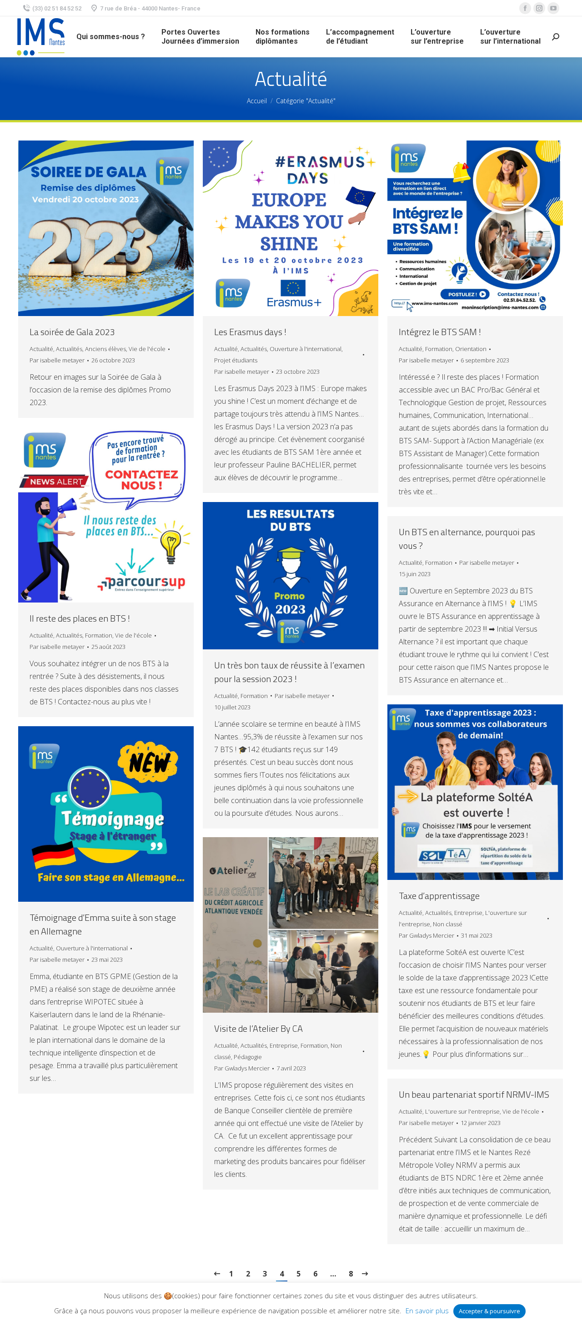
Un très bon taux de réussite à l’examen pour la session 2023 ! (289, 672)
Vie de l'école (147, 349)
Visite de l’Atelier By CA (258, 1028)
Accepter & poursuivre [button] (489, 1311)
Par (57, 360)
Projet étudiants (235, 360)
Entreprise (468, 913)
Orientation (471, 349)
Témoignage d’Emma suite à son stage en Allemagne (103, 924)
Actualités (69, 349)
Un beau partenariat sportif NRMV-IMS (474, 1094)
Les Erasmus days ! (250, 332)
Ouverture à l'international (305, 349)
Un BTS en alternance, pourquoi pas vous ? (467, 538)
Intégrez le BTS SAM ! (440, 332)
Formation (438, 349)
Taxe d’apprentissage (439, 896)
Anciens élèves (105, 349)
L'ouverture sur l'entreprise (462, 1111)
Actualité (41, 349)
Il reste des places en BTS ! (80, 618)
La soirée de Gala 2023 (72, 332)
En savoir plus (427, 1310)
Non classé (447, 924)
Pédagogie (248, 1057)
